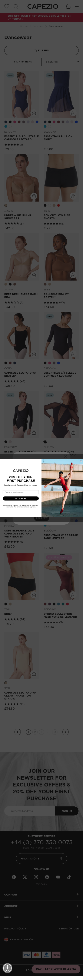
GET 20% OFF (20, 498)
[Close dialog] (81, 461)
